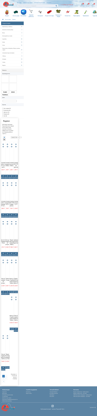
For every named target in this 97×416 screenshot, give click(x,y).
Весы (3, 32)
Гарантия (4, 392)
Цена (3, 97)
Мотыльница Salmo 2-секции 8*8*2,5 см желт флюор (4, 205)
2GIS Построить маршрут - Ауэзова (81, 396)
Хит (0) (5, 116)
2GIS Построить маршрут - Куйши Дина (82, 395)
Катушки (40, 15)
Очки (3, 45)
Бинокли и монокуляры (7, 29)
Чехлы (3, 62)
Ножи (3, 42)
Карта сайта (29, 393)
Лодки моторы (49, 15)
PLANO (5, 92)
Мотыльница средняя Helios (8, 164)
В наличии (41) (7, 110)
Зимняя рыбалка (31, 15)
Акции (7, 15)
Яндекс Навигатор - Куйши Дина (81, 392)
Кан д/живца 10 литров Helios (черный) (3, 282)
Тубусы (4, 56)
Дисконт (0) (6, 112)
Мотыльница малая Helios (12, 164)
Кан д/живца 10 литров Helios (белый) (7, 243)
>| (3, 381)
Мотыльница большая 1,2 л (16, 202)
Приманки (86, 15)
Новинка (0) (6, 114)
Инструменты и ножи (7, 36)
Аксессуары (16, 15)
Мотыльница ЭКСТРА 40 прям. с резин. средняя (12, 204)
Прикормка (76, 15)
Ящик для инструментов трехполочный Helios (12, 281)
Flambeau (5, 94)
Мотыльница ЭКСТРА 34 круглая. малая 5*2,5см (16, 166)
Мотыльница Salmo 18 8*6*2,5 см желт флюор (4, 165)
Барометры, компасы (7, 26)
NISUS (13, 92)
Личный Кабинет (54, 392)
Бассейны (23, 15)
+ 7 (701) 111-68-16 (67, 5)
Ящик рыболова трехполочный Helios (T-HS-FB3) (17, 281)
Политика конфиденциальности (10, 399)
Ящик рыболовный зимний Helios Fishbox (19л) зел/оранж (12, 244)
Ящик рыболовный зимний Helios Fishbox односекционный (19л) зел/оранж (8, 358)
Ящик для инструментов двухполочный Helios (12, 318)
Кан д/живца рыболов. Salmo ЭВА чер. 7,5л (16, 319)
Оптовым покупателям (39, 2)
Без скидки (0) (7, 108)
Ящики (14, 19)
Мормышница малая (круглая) (17, 241)
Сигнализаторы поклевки (8, 53)
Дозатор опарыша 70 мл (3, 241)
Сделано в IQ (93, 407)
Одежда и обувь (58, 15)
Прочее (4, 104)
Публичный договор (7, 401)
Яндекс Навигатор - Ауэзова (80, 393)
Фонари (4, 59)
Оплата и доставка (27, 2)
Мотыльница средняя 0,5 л (8, 202)
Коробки (4, 39)
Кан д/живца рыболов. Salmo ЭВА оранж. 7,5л (3, 358)
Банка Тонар (7, 279)
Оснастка (67, 15)
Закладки (52, 395)
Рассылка (52, 396)
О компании (5, 396)
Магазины (19, 2)
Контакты (49, 2)
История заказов (54, 393)
